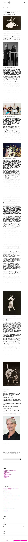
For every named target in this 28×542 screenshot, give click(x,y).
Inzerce (4, 533)
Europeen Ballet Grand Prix (14, 451)
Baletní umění (4, 451)
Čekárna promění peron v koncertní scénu (9, 508)
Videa (3, 526)
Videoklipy (5, 475)
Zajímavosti (5, 477)
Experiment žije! (6, 510)
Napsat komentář (16, 453)
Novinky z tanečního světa (7, 472)
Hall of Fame (19, 451)
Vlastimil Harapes (12, 453)
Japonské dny (5, 490)
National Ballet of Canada (8, 452)
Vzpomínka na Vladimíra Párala (8, 509)
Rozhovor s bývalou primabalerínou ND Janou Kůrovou (11, 11)
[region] (14, 539)
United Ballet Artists (8, 453)
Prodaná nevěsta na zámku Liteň (8, 494)
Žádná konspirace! (6, 511)
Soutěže (5, 473)
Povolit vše (20, 540)
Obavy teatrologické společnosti (8, 493)
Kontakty (4, 535)
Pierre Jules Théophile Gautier (14, 452)
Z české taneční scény (6, 476)
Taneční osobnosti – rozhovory (7, 474)
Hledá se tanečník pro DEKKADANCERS (9, 496)
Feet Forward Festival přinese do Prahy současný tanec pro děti (12, 495)
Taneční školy (4, 529)
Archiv (3, 528)
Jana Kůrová (4, 452)
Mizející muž (5, 497)
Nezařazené (5, 471)
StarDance (4, 524)
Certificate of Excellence (8, 451)
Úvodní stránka (5, 522)
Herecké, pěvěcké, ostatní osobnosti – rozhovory (10, 470)
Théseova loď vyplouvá (7, 491)
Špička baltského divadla (7, 492)
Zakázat (7, 540)
